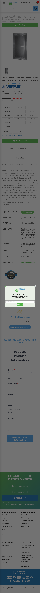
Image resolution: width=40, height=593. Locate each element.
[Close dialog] (35, 286)
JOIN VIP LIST (20, 304)
